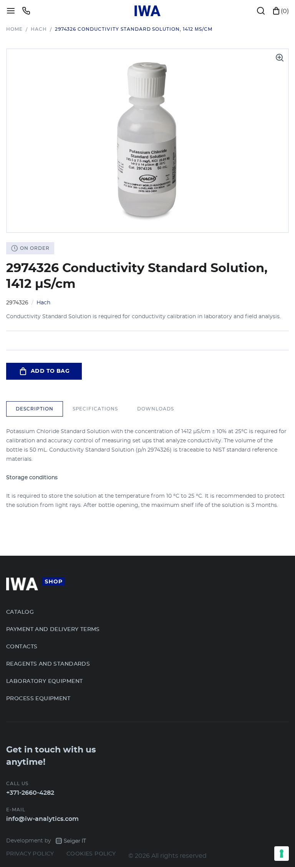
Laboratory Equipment (44, 681)
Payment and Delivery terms (53, 629)
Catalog (20, 612)
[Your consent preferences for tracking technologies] (281, 853)
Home (14, 29)
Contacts (21, 646)
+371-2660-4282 (30, 793)
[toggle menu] (10, 10)
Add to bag (50, 371)
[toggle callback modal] (26, 10)
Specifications (95, 409)
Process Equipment (38, 698)
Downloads (155, 409)
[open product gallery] (279, 57)
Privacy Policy (30, 854)
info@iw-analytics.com (42, 819)
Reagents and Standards (48, 664)
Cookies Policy (91, 854)
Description (34, 409)
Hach (39, 29)
